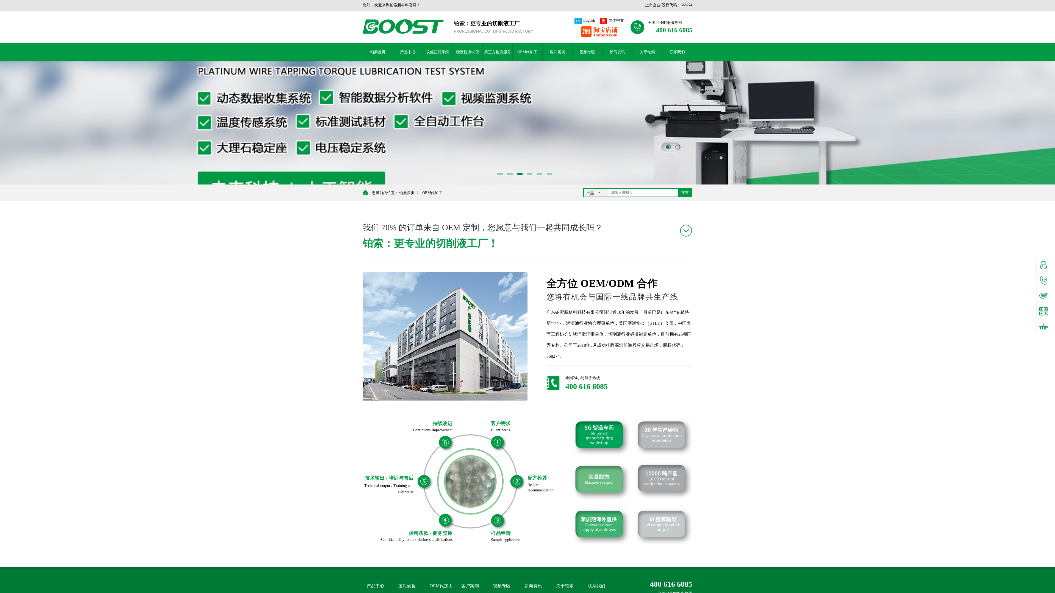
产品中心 (407, 52)
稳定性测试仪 (467, 52)
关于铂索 (647, 52)
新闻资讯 (617, 52)
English (589, 20)
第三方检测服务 (497, 52)
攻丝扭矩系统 (437, 52)
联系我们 (677, 52)
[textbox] (642, 192)
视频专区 (587, 52)
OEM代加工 (527, 52)
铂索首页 (377, 52)
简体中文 (616, 20)
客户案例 (557, 52)
